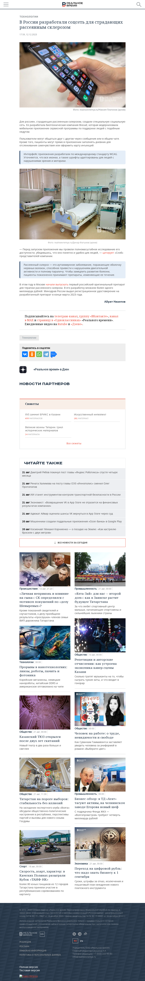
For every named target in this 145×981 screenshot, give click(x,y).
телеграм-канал (66, 316)
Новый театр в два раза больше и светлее (40, 742)
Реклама (24, 946)
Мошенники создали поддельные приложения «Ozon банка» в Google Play (72, 521)
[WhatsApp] (39, 354)
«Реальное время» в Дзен (51, 369)
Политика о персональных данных (40, 955)
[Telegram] (46, 354)
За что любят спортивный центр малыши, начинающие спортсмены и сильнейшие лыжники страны (98, 603)
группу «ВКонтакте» (93, 316)
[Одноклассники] (32, 354)
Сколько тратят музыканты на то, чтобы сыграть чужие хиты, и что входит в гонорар (99, 671)
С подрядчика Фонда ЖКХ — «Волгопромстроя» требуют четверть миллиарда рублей (100, 808)
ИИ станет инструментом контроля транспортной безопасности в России (71, 494)
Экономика (81, 863)
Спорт (23, 866)
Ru (75, 940)
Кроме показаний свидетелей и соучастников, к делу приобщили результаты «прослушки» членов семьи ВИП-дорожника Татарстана (44, 607)
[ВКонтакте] (25, 354)
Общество (25, 731)
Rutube (62, 324)
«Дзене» (76, 324)
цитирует (108, 252)
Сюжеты (32, 404)
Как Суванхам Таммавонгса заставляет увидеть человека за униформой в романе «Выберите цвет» (98, 740)
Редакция (25, 942)
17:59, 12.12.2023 (28, 34)
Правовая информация (32, 950)
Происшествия (28, 588)
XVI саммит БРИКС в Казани (42, 416)
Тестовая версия (29, 970)
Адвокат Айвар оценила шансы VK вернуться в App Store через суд (67, 513)
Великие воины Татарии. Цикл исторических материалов (44, 431)
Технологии (28, 16)
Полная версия (28, 967)
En (81, 941)
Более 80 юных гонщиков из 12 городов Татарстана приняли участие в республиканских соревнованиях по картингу (43, 882)
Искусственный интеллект (90, 416)
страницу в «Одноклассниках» (59, 320)
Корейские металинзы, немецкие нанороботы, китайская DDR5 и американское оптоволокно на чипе (43, 676)
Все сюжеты (73, 443)
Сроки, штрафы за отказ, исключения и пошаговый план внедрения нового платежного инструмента (99, 878)
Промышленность (86, 588)
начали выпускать (57, 284)
